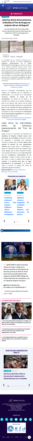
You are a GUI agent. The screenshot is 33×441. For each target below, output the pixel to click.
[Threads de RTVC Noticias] (30, 419)
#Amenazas (22, 169)
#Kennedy (4, 171)
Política (7, 192)
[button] (14, 222)
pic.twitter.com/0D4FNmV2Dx (14, 287)
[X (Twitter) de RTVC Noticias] (6, 419)
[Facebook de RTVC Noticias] (1, 419)
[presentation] (4, 220)
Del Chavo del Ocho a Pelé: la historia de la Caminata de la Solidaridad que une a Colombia (15, 376)
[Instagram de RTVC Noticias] (11, 419)
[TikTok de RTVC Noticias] (20, 419)
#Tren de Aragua (13, 171)
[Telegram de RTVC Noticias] (25, 419)
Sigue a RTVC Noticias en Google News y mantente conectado (17, 230)
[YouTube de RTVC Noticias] (16, 419)
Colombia (5, 17)
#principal (15, 169)
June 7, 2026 (8, 293)
